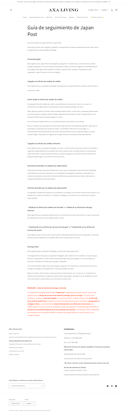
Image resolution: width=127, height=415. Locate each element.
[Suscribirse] (42, 386)
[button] (11, 10)
